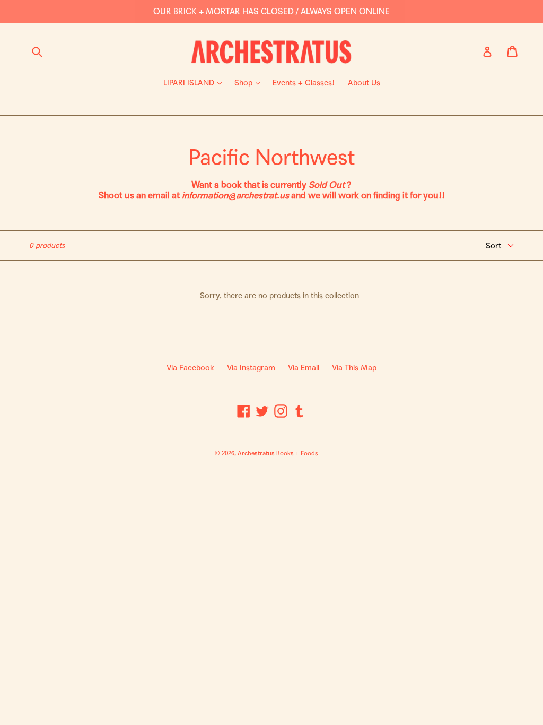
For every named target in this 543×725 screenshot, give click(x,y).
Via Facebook (190, 368)
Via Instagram (251, 368)
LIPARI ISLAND (195, 82)
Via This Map (354, 368)
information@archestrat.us (235, 195)
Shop (249, 82)
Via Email (303, 368)
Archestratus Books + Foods (278, 453)
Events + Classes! (304, 83)
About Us (364, 83)
